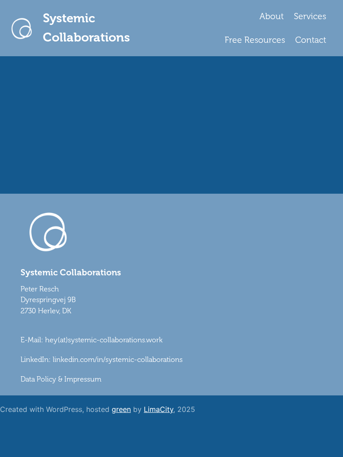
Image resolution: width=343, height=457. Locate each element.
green (121, 409)
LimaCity (158, 409)
